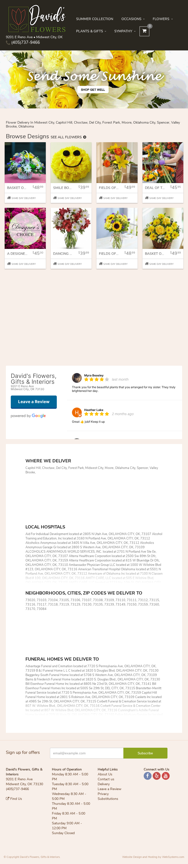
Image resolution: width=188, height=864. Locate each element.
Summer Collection (94, 19)
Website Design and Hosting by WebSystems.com (153, 857)
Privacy (103, 794)
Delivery (104, 784)
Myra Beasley (94, 375)
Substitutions (108, 798)
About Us (105, 774)
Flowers (161, 19)
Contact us (106, 779)
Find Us (15, 798)
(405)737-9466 (25, 42)
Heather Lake (93, 410)
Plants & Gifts (89, 31)
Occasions (131, 19)
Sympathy (123, 31)
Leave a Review (109, 789)
